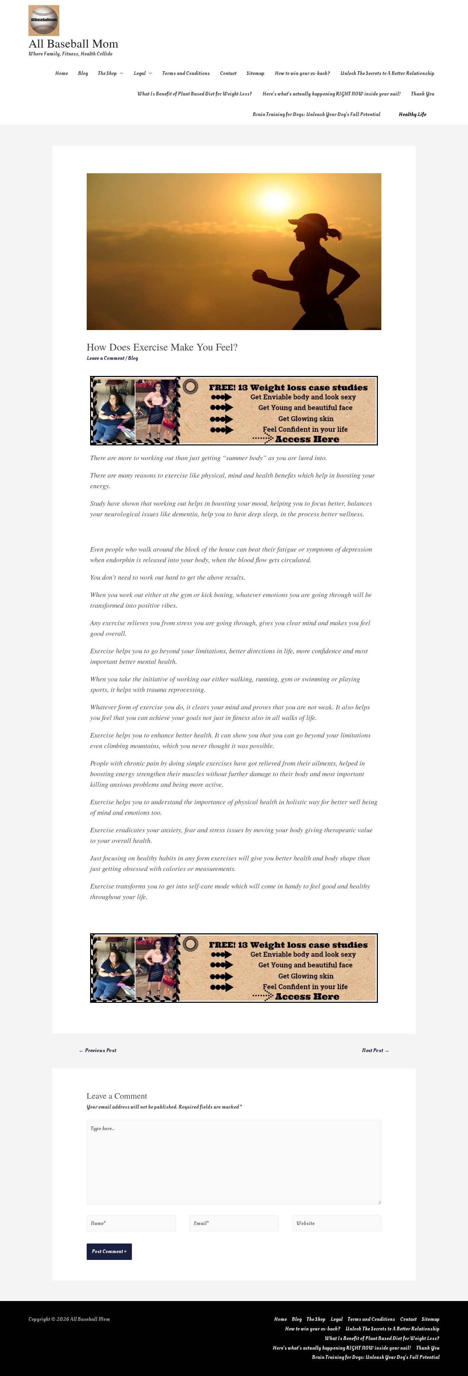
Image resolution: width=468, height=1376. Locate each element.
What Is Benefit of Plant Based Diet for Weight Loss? (194, 94)
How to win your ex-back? (302, 73)
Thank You (422, 94)
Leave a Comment (105, 358)
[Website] (336, 1224)
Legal (140, 73)
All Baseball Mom (73, 43)
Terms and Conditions (186, 73)
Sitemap (255, 73)
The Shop (107, 73)
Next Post (376, 1050)
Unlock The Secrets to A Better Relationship (387, 73)
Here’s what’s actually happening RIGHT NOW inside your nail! (331, 94)
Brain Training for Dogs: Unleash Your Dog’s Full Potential (316, 114)
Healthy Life (412, 114)
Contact (228, 73)
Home (61, 73)
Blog (83, 73)
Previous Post (97, 1050)
